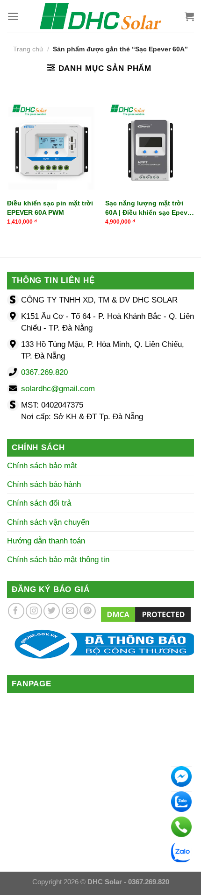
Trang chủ (28, 49)
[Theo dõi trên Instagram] (34, 611)
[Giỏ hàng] (189, 16)
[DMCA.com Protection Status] (146, 613)
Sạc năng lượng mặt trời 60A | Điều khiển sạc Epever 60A (149, 208)
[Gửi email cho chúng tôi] (70, 611)
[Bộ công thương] (100, 644)
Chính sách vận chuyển (48, 522)
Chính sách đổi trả (39, 503)
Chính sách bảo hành (44, 484)
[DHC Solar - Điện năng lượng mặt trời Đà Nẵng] (100, 16)
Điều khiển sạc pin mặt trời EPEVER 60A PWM (50, 207)
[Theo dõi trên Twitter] (51, 611)
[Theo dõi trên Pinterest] (87, 611)
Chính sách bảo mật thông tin (58, 559)
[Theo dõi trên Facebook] (16, 611)
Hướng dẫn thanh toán (46, 540)
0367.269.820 (44, 372)
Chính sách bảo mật (42, 465)
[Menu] (13, 16)
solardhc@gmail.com (58, 388)
